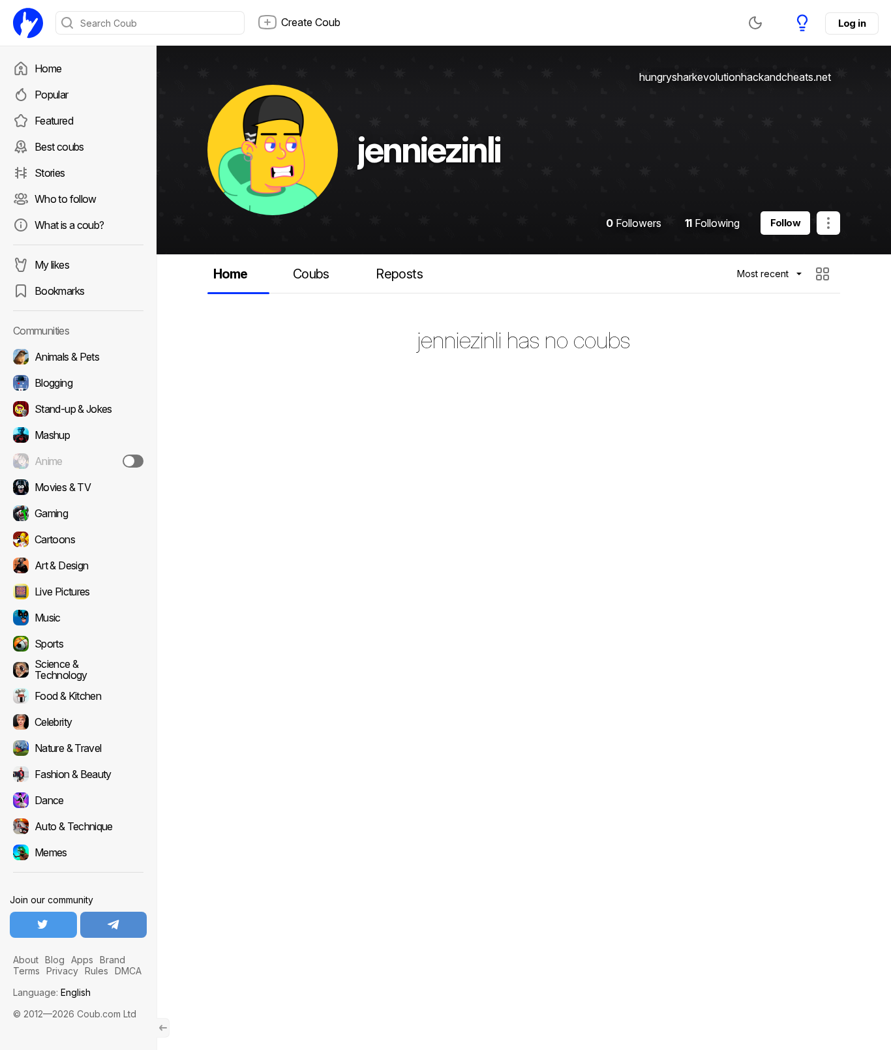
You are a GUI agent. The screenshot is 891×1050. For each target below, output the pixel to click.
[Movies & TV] (78, 487)
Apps (82, 959)
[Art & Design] (78, 565)
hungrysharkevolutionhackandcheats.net (735, 76)
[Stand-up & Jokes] (78, 409)
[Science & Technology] (78, 670)
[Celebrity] (78, 722)
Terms (26, 970)
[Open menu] (828, 223)
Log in (852, 23)
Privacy (62, 970)
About (25, 959)
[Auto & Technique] (78, 826)
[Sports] (78, 644)
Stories (50, 172)
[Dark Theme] (755, 22)
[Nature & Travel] (78, 748)
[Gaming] (78, 513)
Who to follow (66, 198)
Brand (112, 959)
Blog (55, 959)
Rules (96, 970)
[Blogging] (78, 383)
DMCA (128, 970)
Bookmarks (59, 290)
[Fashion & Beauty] (78, 774)
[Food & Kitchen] (78, 696)
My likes (52, 264)
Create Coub (310, 22)
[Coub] (28, 23)
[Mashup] (78, 435)
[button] (824, 274)
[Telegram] (113, 925)
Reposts (399, 274)
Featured (54, 120)
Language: (52, 992)
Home (48, 68)
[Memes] (78, 852)
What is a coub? (69, 225)
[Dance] (78, 800)
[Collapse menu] (163, 1028)
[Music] (78, 618)
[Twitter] (43, 925)
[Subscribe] (133, 461)
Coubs (311, 274)
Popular (51, 94)
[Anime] (78, 461)
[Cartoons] (78, 539)
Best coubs (59, 146)
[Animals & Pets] (78, 357)
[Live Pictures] (78, 591)
